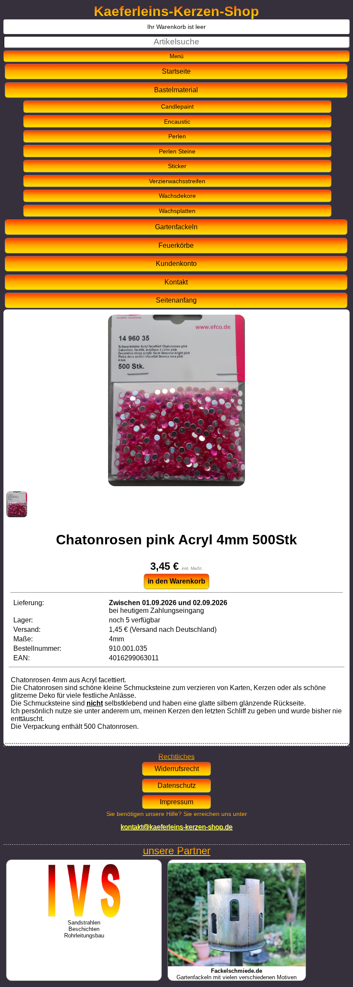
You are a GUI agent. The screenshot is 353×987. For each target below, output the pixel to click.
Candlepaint (177, 106)
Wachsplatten (177, 210)
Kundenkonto (176, 263)
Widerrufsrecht (177, 768)
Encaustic (177, 121)
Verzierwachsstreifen (177, 181)
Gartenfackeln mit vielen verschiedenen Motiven (236, 974)
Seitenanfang (176, 300)
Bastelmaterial (176, 90)
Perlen (177, 136)
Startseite (176, 71)
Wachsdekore (177, 195)
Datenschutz (177, 785)
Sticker (177, 165)
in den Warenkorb (176, 581)
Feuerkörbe (176, 245)
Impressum (176, 802)
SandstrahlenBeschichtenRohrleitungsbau (84, 929)
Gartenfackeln (176, 227)
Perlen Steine (177, 151)
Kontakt (176, 282)
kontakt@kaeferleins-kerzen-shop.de (176, 827)
